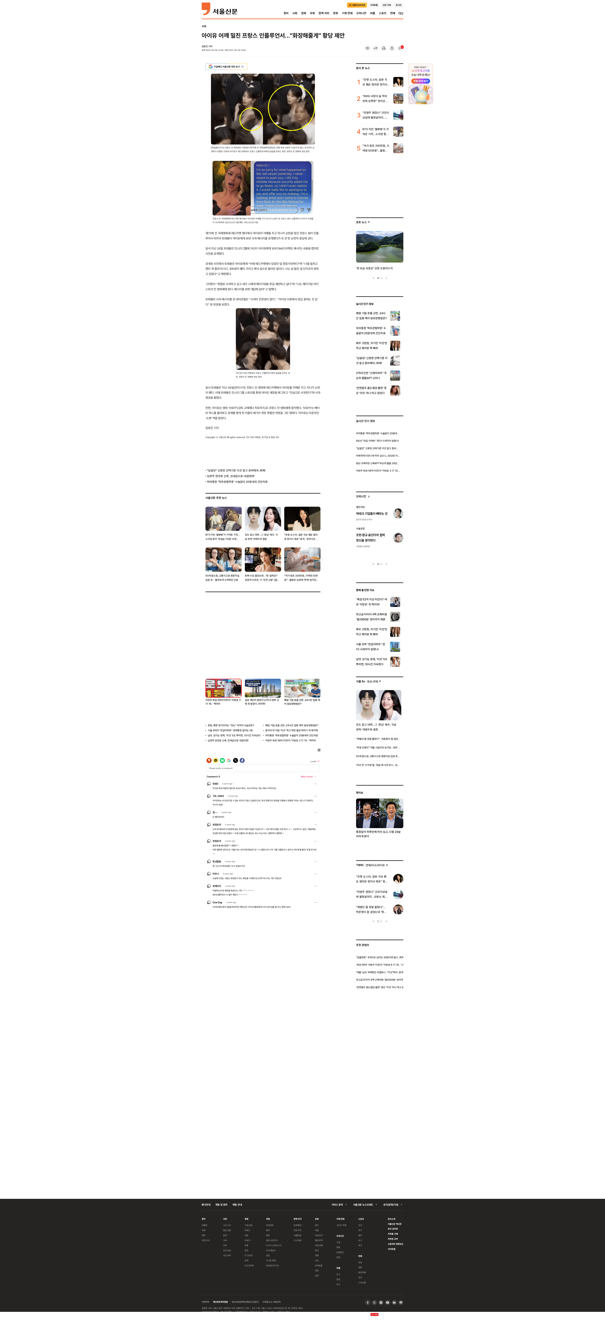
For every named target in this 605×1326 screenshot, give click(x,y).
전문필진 (340, 1252)
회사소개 (391, 1218)
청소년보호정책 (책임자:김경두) (245, 1301)
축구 (360, 1230)
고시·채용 (297, 1240)
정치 (286, 13)
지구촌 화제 (271, 1260)
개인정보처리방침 (220, 1301)
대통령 (204, 1225)
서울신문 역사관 (394, 1223)
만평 (338, 1257)
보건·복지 (227, 1255)
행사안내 (206, 1204)
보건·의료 (227, 1250)
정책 (246, 1260)
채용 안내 (237, 1204)
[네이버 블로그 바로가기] (400, 1302)
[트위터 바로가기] (374, 1302)
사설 (338, 1242)
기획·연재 (347, 13)
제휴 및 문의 (221, 1204)
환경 (225, 1235)
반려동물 (318, 1265)
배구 (360, 1245)
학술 (317, 1230)
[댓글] (400, 48)
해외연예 (362, 1272)
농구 (360, 1240)
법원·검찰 (227, 1230)
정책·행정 (297, 1225)
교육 (225, 1240)
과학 (225, 1245)
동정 (338, 1279)
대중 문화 (319, 1245)
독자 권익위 (393, 1228)
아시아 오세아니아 (274, 1245)
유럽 (268, 1255)
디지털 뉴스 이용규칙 (271, 1301)
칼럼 (338, 1247)
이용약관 (205, 1301)
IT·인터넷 (249, 1255)
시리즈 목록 (341, 1225)
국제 (312, 13)
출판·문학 (319, 1240)
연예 (392, 13)
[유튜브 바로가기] (387, 1302)
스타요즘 (362, 1282)
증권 (246, 1250)
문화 (335, 13)
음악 (317, 1225)
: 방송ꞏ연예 (367, 681)
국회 (203, 1230)
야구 (360, 1225)
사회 (294, 13)
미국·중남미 (271, 1250)
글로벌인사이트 (272, 1265)
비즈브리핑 (249, 1265)
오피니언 (361, 13)
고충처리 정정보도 (395, 1243)
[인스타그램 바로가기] (380, 1302)
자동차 (247, 1240)
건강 (317, 1260)
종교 (317, 1250)
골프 (360, 1235)
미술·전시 (319, 1235)
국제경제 (269, 1225)
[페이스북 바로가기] (367, 1302)
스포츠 (382, 13)
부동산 (247, 1230)
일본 (268, 1235)
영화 (317, 1270)
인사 (338, 1274)
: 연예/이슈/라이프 (370, 865)
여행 (317, 1255)
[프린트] (384, 48)
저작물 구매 (393, 1233)
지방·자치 (297, 1230)
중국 (268, 1230)
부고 (338, 1284)
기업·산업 (248, 1225)
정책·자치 (324, 13)
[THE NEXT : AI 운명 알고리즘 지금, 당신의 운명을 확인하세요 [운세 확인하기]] (420, 83)
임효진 (205, 46)
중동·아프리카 (272, 1240)
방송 (360, 1262)
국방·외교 (206, 1240)
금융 (246, 1235)
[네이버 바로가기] (394, 1302)
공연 (317, 1275)
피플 (372, 13)
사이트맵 (391, 1248)
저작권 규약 (393, 1238)
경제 (303, 13)
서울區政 (298, 1235)
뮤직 (360, 1277)
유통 (246, 1245)
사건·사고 (227, 1225)
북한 (203, 1235)
